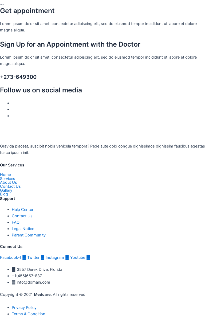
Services (7, 179)
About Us (8, 183)
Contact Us (10, 187)
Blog (4, 194)
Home (5, 175)
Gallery (6, 191)
